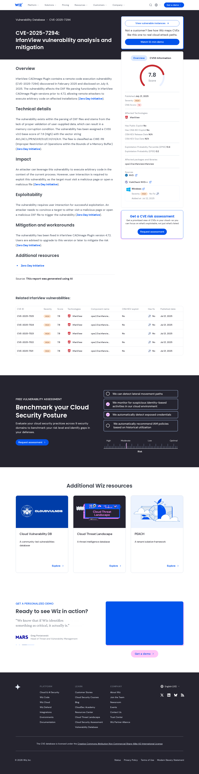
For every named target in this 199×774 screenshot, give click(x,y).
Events (113, 707)
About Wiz (115, 692)
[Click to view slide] (22, 644)
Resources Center (84, 712)
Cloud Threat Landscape (87, 717)
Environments (46, 717)
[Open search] (150, 5)
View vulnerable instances (150, 23)
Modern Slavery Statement (170, 760)
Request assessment (152, 231)
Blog (77, 702)
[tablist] (152, 58)
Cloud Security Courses (87, 697)
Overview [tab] (139, 58)
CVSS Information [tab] (160, 58)
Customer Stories (84, 692)
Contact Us (115, 712)
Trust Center (116, 717)
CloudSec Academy (85, 707)
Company (118, 5)
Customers (98, 5)
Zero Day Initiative (90, 98)
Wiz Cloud (45, 702)
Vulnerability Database (30, 20)
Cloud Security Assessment (89, 722)
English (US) (171, 686)
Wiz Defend (45, 707)
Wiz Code (44, 697)
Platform (32, 5)
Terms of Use (147, 760)
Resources (80, 5)
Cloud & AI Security (49, 692)
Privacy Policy (131, 760)
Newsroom (115, 702)
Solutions (49, 5)
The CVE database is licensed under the (100, 743)
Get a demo (173, 5)
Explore (56, 565)
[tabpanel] (152, 133)
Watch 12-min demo (152, 41)
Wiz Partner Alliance (120, 722)
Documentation (47, 722)
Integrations (46, 712)
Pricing (65, 5)
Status (117, 760)
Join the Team (117, 697)
